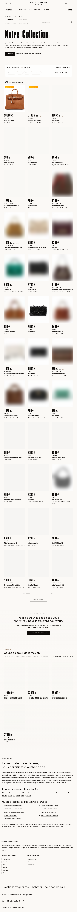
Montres (37, 9)
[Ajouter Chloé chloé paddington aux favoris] (22, 299)
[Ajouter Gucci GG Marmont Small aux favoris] (46, 383)
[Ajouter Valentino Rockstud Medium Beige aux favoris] (70, 804)
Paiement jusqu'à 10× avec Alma (15, 23)
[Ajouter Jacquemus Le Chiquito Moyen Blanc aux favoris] (22, 467)
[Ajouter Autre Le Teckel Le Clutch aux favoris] (70, 129)
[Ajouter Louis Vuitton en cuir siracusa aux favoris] (22, 636)
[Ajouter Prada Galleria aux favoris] (46, 467)
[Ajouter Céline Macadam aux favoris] (70, 87)
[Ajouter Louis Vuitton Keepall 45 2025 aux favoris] (22, 720)
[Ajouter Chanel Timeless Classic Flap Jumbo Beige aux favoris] (46, 215)
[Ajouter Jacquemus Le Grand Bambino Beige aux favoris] (46, 846)
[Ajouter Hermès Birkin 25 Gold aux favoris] (22, 87)
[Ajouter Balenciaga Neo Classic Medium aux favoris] (46, 762)
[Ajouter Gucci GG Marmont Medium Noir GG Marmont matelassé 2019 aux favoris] (70, 678)
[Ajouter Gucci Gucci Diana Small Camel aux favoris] (22, 383)
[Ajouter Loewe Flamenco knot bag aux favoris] (70, 299)
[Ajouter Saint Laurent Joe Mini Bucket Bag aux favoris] (22, 552)
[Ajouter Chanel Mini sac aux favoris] (22, 257)
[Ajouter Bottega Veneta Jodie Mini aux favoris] (70, 552)
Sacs (30, 9)
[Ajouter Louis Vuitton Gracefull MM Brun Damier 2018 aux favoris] (70, 257)
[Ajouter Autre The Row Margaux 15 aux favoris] (22, 510)
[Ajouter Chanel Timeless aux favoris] (46, 299)
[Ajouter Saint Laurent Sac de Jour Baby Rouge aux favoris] (70, 846)
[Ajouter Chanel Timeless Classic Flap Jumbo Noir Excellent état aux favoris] (22, 594)
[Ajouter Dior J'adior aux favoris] (70, 215)
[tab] (15, 110)
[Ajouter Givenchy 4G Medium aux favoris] (46, 804)
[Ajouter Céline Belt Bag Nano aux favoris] (70, 888)
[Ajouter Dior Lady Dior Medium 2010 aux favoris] (46, 425)
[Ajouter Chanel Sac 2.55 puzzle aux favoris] (46, 552)
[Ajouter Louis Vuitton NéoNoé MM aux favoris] (70, 173)
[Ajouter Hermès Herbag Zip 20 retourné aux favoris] (46, 87)
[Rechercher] (6, 3)
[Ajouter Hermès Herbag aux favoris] (46, 594)
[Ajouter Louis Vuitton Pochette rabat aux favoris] (70, 341)
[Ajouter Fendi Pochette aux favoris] (46, 341)
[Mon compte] (10, 3)
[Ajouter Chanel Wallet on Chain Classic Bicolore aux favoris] (70, 636)
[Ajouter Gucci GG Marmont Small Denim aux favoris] (70, 762)
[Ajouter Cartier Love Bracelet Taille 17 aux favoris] (70, 425)
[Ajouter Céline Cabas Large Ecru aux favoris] (46, 510)
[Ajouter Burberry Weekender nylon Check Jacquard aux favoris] (22, 678)
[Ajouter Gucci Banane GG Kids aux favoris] (46, 129)
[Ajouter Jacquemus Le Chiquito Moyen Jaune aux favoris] (70, 594)
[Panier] (70, 3)
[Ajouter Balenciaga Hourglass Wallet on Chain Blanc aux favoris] (22, 341)
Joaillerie (45, 9)
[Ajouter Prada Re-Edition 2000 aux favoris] (70, 467)
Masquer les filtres (62, 67)
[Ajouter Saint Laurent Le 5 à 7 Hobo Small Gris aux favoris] (22, 888)
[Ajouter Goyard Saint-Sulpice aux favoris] (22, 129)
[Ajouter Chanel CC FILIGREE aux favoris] (46, 257)
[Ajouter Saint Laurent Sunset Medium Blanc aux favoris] (22, 173)
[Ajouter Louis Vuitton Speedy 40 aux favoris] (22, 762)
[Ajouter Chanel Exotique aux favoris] (46, 720)
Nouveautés (23, 9)
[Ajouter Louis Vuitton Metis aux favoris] (46, 888)
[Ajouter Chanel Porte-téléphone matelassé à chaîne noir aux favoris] (46, 636)
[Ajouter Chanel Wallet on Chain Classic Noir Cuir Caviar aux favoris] (46, 678)
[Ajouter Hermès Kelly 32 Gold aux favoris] (22, 846)
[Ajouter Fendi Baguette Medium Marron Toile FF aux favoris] (22, 425)
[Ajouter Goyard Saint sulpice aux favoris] (46, 173)
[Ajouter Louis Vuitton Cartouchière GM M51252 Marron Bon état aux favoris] (22, 804)
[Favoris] (65, 3)
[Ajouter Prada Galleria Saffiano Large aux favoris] (70, 720)
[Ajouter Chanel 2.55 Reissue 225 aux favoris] (70, 510)
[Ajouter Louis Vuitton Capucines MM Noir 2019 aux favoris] (22, 215)
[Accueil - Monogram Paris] (38, 3)
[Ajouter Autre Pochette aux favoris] (70, 383)
